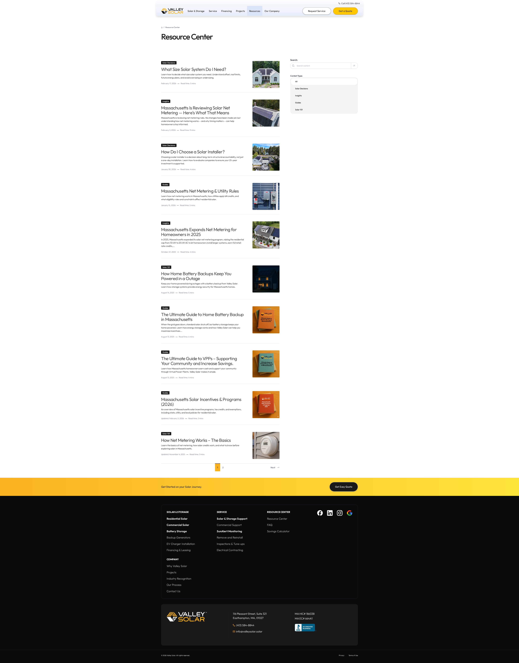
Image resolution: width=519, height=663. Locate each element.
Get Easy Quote (343, 486)
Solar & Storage (196, 11)
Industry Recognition (179, 578)
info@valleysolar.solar (249, 631)
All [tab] (296, 81)
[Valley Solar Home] (172, 11)
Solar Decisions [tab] (301, 88)
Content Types (296, 76)
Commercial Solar (178, 525)
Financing (226, 11)
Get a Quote (345, 11)
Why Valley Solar (177, 566)
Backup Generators (178, 537)
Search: (294, 60)
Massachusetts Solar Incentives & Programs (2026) (201, 401)
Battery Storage (177, 531)
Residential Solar (177, 518)
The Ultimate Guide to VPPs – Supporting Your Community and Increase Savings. (199, 361)
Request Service (316, 11)
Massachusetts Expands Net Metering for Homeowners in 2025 (199, 232)
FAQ (269, 525)
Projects (240, 11)
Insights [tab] (298, 95)
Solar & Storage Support (232, 518)
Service (213, 11)
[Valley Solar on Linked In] (330, 513)
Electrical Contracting (230, 550)
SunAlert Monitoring (229, 531)
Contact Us (173, 591)
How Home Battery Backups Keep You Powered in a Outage (196, 276)
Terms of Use (353, 655)
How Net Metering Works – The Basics (196, 440)
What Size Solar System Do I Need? (193, 69)
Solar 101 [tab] (299, 109)
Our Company (272, 11)
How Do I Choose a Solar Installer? (193, 152)
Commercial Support (229, 525)
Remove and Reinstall (230, 537)
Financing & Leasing (179, 550)
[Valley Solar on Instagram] (339, 513)
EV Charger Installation (181, 543)
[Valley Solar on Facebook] (320, 513)
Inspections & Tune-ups (231, 543)
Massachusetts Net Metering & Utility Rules (200, 191)
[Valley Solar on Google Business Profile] (349, 513)
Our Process (174, 585)
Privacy (341, 655)
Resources (254, 11)
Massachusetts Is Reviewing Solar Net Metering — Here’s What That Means (195, 110)
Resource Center (277, 518)
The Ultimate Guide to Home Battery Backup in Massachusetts (202, 317)
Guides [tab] (298, 102)
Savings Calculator (278, 531)
